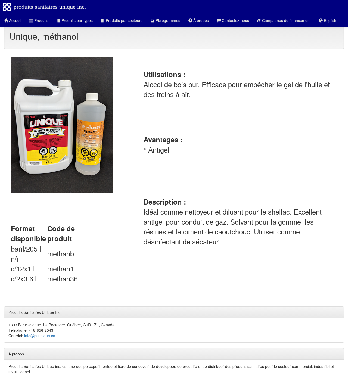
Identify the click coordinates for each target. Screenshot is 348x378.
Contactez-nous (235, 20)
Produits (40, 20)
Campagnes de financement (286, 20)
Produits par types (76, 20)
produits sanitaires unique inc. (50, 6)
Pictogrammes (167, 20)
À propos (200, 20)
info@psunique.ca (39, 335)
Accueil (14, 20)
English (329, 20)
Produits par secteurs (123, 20)
